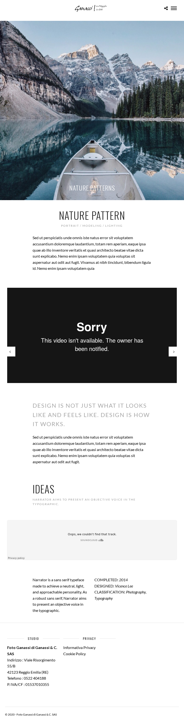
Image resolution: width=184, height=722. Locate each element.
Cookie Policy (74, 653)
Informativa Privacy (79, 647)
